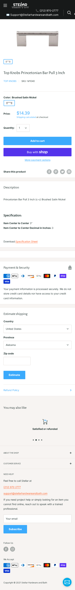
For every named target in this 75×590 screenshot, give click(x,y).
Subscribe (15, 529)
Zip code (8, 353)
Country (8, 321)
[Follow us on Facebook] (5, 549)
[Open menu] (5, 5)
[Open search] (69, 13)
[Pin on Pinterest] (55, 171)
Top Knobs (9, 81)
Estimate (14, 375)
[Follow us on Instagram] (12, 549)
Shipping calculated (26, 117)
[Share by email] (69, 171)
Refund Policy (11, 390)
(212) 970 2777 (12, 487)
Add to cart (37, 141)
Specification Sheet (27, 241)
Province (8, 337)
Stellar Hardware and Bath (34, 582)
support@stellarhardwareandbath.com (25, 493)
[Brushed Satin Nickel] (9, 103)
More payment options (37, 159)
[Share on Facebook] (49, 171)
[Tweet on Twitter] (62, 171)
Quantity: (8, 127)
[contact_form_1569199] (67, 582)
